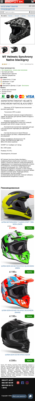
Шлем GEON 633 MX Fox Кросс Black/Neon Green (17, 267)
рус (30, 6)
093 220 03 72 (7, 385)
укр (33, 6)
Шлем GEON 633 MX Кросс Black (17, 355)
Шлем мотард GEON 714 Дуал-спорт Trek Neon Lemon (17, 223)
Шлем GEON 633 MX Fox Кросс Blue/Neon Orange (17, 311)
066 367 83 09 (7, 383)
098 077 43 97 (7, 380)
